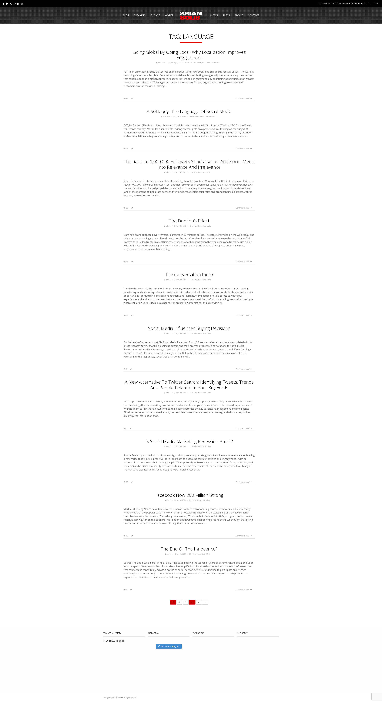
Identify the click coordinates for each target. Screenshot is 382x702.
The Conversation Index (189, 274)
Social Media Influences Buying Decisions (189, 328)
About (239, 15)
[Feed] (22, 3)
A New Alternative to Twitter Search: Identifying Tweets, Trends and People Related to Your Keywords (189, 384)
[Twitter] (7, 3)
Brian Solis (191, 15)
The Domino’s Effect (189, 221)
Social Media (215, 63)
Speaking (139, 15)
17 (126, 315)
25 (126, 148)
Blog (126, 15)
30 (126, 207)
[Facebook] (3, 3)
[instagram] (11, 3)
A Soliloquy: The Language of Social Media (189, 111)
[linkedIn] (18, 3)
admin (168, 172)
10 (126, 535)
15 (126, 482)
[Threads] (15, 3)
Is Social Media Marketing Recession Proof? (189, 441)
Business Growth (195, 63)
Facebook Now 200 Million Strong (189, 495)
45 (126, 261)
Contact (253, 15)
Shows (213, 15)
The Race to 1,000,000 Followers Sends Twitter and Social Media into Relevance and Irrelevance (189, 164)
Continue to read (243, 98)
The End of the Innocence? (189, 549)
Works (169, 15)
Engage (155, 15)
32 (126, 98)
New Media (206, 63)
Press (226, 15)
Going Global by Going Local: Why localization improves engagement (189, 55)
